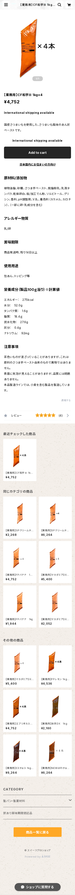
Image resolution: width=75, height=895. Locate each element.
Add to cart (37, 153)
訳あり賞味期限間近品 (17, 813)
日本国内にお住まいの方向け (38, 164)
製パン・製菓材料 (14, 801)
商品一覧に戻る (37, 832)
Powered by (33, 856)
